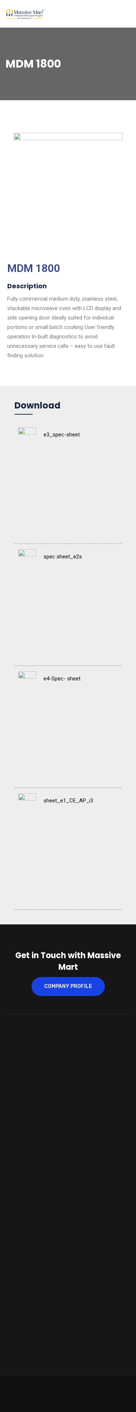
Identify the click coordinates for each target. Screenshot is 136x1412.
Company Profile (68, 986)
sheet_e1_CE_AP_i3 (68, 800)
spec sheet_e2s (63, 556)
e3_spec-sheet (62, 434)
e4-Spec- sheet (62, 678)
